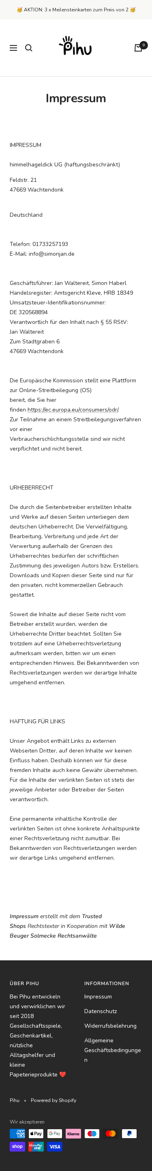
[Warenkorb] (138, 48)
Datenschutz (100, 1011)
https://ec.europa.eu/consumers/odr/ (73, 410)
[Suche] (28, 48)
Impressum (98, 997)
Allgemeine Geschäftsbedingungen (112, 1050)
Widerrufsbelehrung (110, 1026)
